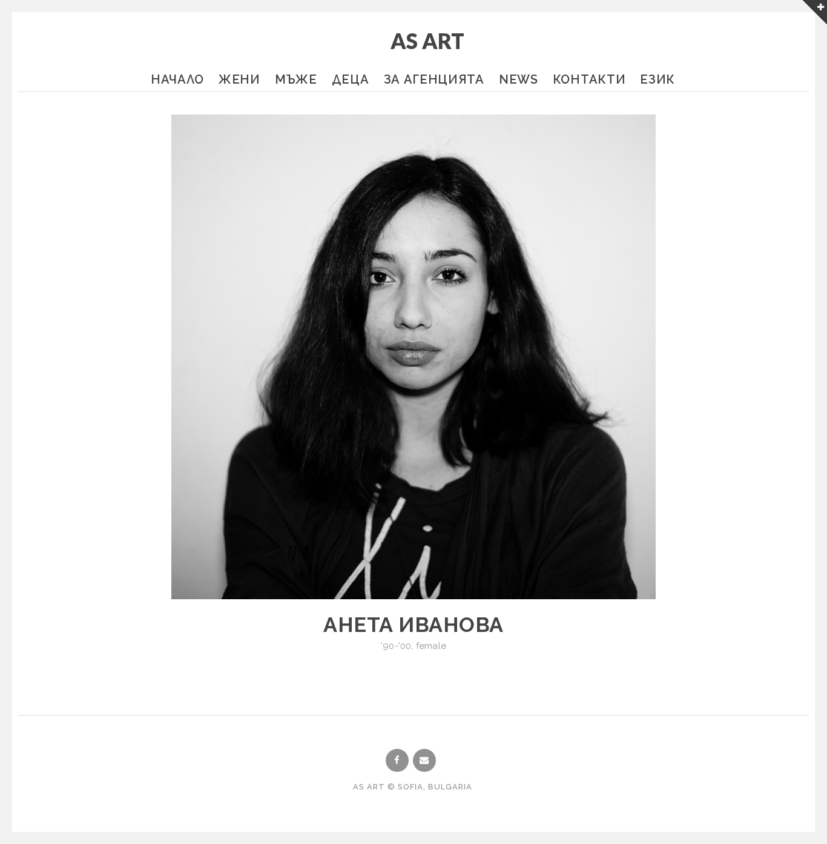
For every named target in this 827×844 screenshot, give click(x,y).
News (518, 79)
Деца (350, 79)
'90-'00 (396, 645)
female (431, 645)
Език (657, 79)
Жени (239, 79)
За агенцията (434, 79)
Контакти (589, 79)
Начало (177, 79)
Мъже (296, 79)
